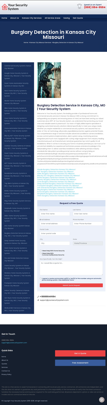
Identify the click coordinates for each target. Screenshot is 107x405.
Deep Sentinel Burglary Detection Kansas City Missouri (59, 183)
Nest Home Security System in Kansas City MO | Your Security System (15, 93)
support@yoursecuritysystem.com (54, 300)
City (41, 239)
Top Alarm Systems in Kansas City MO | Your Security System (16, 184)
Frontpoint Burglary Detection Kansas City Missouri (58, 185)
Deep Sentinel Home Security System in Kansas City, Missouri (15, 241)
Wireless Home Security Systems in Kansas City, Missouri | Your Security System (17, 275)
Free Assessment (80, 362)
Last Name (77, 210)
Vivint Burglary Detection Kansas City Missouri (56, 195)
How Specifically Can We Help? (51, 259)
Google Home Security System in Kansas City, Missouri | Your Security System (17, 75)
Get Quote (78, 18)
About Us (14, 18)
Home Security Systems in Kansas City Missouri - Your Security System (17, 266)
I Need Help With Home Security (53, 251)
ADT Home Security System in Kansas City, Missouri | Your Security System (17, 165)
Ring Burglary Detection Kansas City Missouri (55, 189)
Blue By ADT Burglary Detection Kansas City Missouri (58, 175)
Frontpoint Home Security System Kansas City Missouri (16, 284)
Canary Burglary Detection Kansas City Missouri (56, 179)
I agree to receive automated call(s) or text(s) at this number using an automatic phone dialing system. (71, 279)
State (75, 239)
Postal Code (44, 229)
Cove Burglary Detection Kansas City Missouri (55, 181)
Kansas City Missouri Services (40, 42)
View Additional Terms (66, 280)
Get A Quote (80, 353)
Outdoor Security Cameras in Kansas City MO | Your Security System (17, 147)
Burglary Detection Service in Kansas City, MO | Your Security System (17, 234)
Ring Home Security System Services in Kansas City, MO (17, 202)
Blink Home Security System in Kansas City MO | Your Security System (15, 110)
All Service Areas (52, 18)
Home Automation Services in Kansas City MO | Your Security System (17, 129)
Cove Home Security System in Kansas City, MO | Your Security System (15, 120)
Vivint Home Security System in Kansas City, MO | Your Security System (15, 250)
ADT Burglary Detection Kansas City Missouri (55, 171)
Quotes (4, 364)
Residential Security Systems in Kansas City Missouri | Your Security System (17, 175)
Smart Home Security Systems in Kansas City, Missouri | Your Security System (17, 155)
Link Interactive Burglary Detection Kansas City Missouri (60, 187)
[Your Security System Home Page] (15, 7)
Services (5, 367)
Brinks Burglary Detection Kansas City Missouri (56, 177)
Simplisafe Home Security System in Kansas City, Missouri (17, 209)
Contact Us (6, 371)
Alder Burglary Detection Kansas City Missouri (55, 173)
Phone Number (78, 220)
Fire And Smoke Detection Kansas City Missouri (16, 259)
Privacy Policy (6, 374)
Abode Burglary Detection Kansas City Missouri (56, 169)
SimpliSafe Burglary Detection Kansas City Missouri (57, 193)
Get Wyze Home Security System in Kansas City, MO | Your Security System (17, 300)
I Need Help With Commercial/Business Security (53, 254)
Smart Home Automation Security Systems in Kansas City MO (16, 84)
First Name (44, 210)
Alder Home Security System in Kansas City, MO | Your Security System (15, 218)
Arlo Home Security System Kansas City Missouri (17, 227)
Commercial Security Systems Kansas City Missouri (17, 67)
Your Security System (19, 401)
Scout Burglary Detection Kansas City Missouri (56, 191)
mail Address (45, 220)
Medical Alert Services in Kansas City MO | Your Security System (17, 309)
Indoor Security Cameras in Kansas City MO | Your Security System (16, 291)
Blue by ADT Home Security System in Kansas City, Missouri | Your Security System (17, 138)
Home (4, 18)
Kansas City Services (32, 18)
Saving (66, 18)
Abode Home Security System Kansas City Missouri (15, 102)
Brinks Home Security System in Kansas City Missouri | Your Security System (17, 193)
